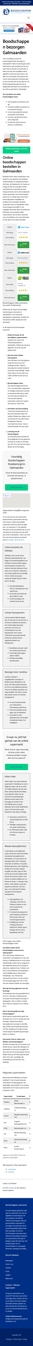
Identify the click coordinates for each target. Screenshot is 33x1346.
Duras (7, 1271)
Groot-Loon (9, 1264)
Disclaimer (9, 1339)
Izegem (8, 1275)
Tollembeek (12, 1169)
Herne (22, 539)
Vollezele (11, 1172)
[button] (16, 150)
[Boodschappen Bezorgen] (16, 11)
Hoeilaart (11, 539)
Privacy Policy (17, 1339)
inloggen (11, 1187)
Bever (16, 539)
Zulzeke (8, 1267)
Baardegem (9, 1260)
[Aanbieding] (16, 32)
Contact (25, 1339)
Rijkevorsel (9, 1278)
